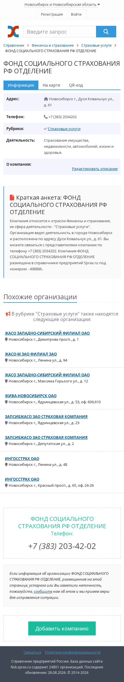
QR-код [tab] (76, 85)
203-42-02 (62, 545)
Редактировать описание (95, 168)
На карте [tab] (51, 85)
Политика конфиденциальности (73, 652)
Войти (76, 14)
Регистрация (52, 14)
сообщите (43, 591)
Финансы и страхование (53, 45)
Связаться (32, 652)
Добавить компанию (62, 628)
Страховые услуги (96, 45)
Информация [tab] (21, 85)
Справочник (13, 45)
